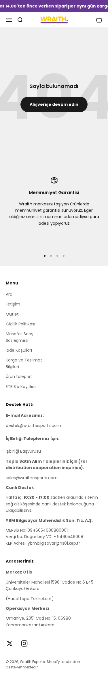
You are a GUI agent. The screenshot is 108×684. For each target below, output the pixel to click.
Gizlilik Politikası (20, 324)
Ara (9, 294)
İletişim (13, 304)
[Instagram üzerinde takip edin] (24, 643)
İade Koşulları (19, 350)
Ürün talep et (19, 376)
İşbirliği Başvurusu (23, 451)
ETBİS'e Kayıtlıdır (21, 386)
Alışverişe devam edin (54, 104)
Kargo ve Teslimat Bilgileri (24, 363)
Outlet (12, 314)
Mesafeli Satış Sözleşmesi (19, 337)
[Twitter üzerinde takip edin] (10, 643)
